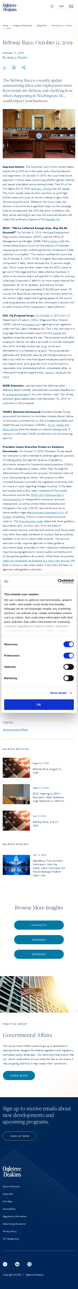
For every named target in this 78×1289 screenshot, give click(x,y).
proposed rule (31, 324)
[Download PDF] (4, 68)
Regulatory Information (15, 1216)
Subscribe (8, 1194)
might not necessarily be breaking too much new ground (36, 560)
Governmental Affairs (15, 729)
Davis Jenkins (10, 429)
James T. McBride (55, 372)
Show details (58, 692)
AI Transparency (11, 1239)
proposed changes (17, 394)
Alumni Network (11, 1186)
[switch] (68, 655)
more (6, 377)
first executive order (31, 521)
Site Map (7, 1201)
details (65, 189)
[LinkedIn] (17, 1264)
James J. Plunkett (16, 57)
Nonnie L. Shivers (41, 189)
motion (54, 241)
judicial (57, 333)
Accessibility (9, 1209)
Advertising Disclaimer (14, 1224)
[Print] (14, 68)
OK (39, 704)
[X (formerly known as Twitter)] (5, 1264)
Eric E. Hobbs (56, 425)
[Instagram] (29, 1264)
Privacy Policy (10, 1231)
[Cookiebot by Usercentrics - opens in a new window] (58, 581)
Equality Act (53, 219)
